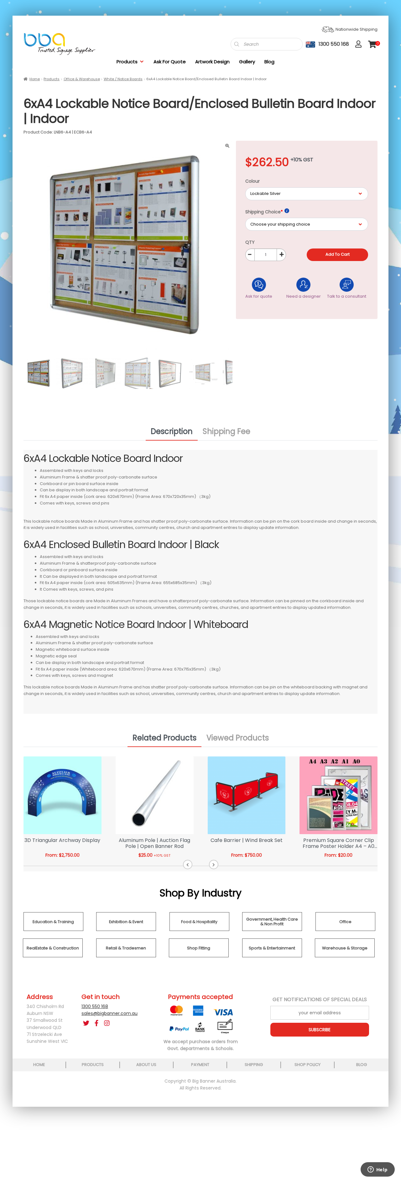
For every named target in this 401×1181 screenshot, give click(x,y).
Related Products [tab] (164, 738)
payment (200, 1065)
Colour (252, 181)
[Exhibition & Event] (126, 929)
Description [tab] (172, 431)
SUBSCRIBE (320, 1030)
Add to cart (337, 254)
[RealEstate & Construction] (53, 955)
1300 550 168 (94, 1006)
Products (127, 61)
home (39, 1065)
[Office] (345, 929)
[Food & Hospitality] (199, 929)
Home (34, 78)
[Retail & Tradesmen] (126, 955)
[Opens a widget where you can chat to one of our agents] (377, 1170)
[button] (187, 864)
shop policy (307, 1065)
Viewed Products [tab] (237, 738)
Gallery (247, 61)
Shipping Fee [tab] (226, 431)
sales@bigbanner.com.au (109, 1013)
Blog (269, 61)
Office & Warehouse (82, 78)
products (93, 1065)
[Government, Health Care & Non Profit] (272, 929)
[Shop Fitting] (199, 955)
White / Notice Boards (123, 78)
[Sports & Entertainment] (272, 955)
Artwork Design (212, 61)
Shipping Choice (264, 212)
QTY (250, 242)
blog (361, 1065)
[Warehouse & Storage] (345, 955)
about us (146, 1065)
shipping (254, 1065)
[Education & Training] (53, 929)
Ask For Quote (170, 61)
